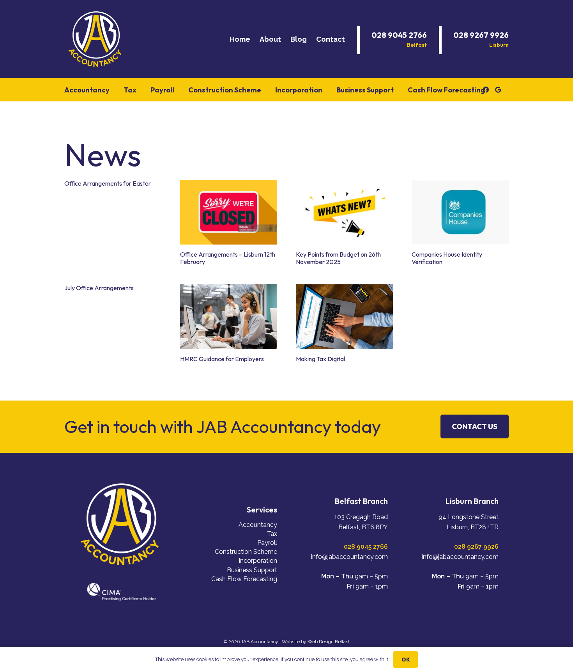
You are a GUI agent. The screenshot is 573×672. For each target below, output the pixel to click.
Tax (272, 533)
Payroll (267, 542)
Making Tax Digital (320, 359)
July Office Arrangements (99, 288)
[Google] (498, 89)
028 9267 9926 (476, 546)
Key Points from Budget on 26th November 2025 (338, 258)
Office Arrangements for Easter (107, 183)
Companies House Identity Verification (447, 258)
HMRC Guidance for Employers (222, 359)
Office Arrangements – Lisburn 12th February (227, 258)
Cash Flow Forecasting (244, 579)
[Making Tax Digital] (344, 316)
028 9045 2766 (366, 546)
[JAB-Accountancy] (95, 39)
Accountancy (258, 524)
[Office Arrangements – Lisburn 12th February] (228, 212)
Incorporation (258, 560)
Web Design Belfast (329, 641)
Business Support (252, 570)
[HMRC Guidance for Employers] (228, 316)
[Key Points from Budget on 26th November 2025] (344, 212)
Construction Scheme (246, 551)
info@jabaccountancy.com (349, 556)
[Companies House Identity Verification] (460, 212)
